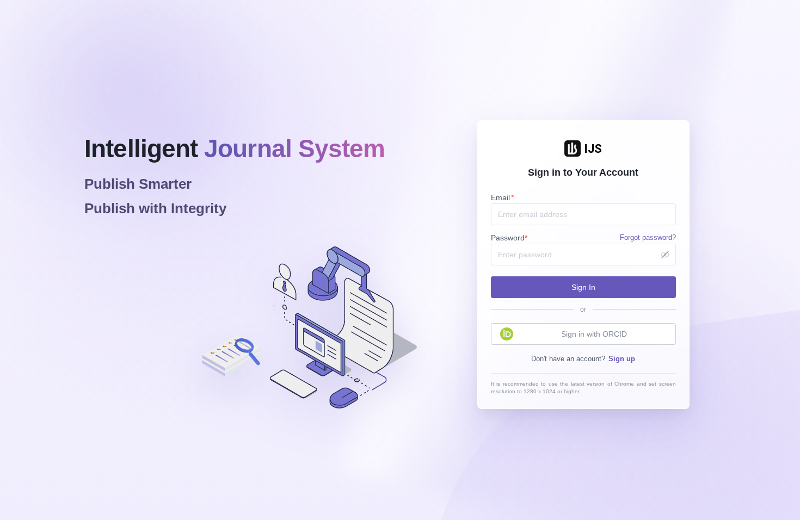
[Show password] (665, 254)
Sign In (583, 287)
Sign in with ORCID (594, 334)
